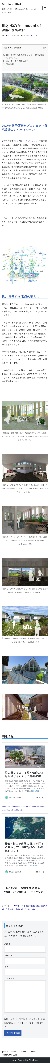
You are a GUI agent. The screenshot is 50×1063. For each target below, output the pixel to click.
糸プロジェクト (32, 141)
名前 (7, 944)
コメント (9, 978)
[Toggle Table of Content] (43, 48)
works (13, 1052)
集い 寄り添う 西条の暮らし (18, 61)
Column (23, 1052)
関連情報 (10, 64)
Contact (33, 1052)
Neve (14, 1060)
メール (8, 955)
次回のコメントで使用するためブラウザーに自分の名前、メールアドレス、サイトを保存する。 (24, 1023)
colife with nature (9, 1055)
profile (5, 1052)
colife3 (6, 35)
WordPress (33, 1060)
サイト (7, 967)
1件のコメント (31, 35)
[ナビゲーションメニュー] (45, 8)
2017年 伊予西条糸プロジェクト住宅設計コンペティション (25, 56)
